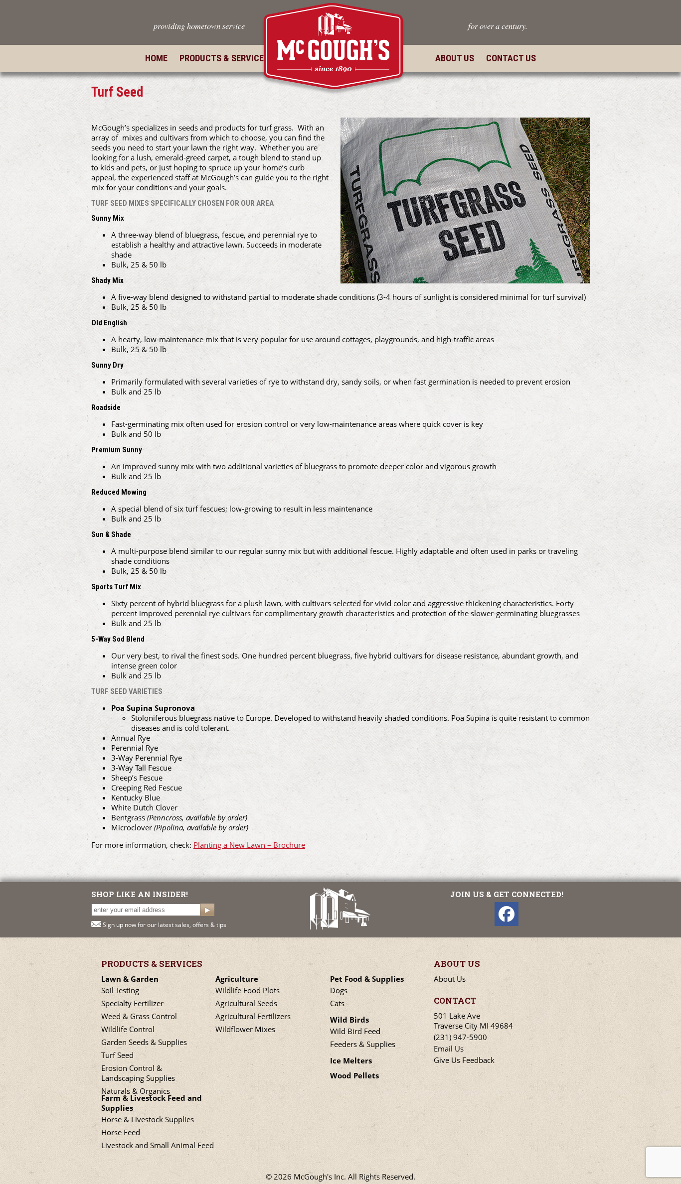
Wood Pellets (354, 1075)
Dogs (338, 990)
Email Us (449, 1048)
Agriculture (236, 979)
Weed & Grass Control (139, 1016)
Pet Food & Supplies (367, 979)
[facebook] (506, 914)
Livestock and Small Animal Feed (157, 1145)
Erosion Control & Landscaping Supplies (138, 1073)
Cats (337, 1003)
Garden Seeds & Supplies (144, 1042)
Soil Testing (120, 990)
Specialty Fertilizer (132, 1003)
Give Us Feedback (464, 1060)
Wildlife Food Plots (247, 990)
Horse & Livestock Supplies (147, 1119)
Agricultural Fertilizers (253, 1016)
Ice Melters (351, 1060)
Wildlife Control (128, 1029)
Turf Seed (117, 1055)
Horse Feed (120, 1132)
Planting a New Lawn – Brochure (249, 845)
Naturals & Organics (135, 1091)
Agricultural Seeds (246, 1003)
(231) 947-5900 (460, 1037)
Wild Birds (349, 1020)
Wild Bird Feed (355, 1031)
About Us (454, 58)
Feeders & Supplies (362, 1044)
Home (156, 58)
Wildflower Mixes (245, 1029)
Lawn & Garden (130, 979)
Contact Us (511, 58)
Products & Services (224, 58)
